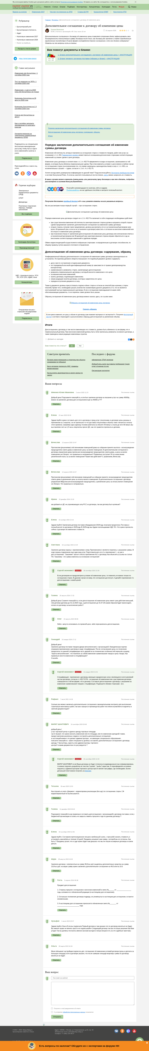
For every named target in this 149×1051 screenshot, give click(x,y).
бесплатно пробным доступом (122, 173)
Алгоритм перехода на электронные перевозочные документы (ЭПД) (25, 135)
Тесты (114, 7)
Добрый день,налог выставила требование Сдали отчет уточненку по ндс (111, 365)
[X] (131, 339)
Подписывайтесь (72, 190)
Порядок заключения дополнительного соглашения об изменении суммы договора (79, 128)
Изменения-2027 (38, 12)
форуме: (88, 771)
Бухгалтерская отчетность (26, 30)
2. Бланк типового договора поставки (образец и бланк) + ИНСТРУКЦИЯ (89, 59)
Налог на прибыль (24, 43)
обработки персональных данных (74, 1012)
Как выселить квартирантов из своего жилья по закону (65, 374)
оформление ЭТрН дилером (102, 360)
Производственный (27, 248)
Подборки (71, 7)
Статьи (55, 7)
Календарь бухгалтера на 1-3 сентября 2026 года (26, 107)
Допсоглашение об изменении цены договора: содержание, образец (74, 132)
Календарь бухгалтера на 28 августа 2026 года (25, 99)
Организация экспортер (101, 370)
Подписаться (27, 158)
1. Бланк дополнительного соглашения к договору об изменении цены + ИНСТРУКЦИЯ (95, 55)
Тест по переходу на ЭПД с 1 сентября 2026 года (25, 82)
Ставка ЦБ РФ (83, 12)
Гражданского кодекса (70, 155)
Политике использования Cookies (72, 2)
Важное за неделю (20, 12)
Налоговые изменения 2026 (27, 40)
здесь (106, 175)
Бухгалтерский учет (24, 27)
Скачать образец (90, 309)
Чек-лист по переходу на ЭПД (61, 12)
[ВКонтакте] (129, 339)
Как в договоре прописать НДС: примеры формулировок (62, 367)
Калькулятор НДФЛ (101, 12)
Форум (121, 7)
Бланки (62, 7)
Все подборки (27, 214)
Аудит (19, 33)
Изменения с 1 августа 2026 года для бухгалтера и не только (27, 91)
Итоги (50, 136)
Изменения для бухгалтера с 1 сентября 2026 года (26, 74)
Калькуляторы (94, 7)
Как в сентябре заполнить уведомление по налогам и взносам (25, 125)
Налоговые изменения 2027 (27, 36)
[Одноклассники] (133, 339)
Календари (106, 7)
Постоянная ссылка (127, 392)
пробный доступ (71, 201)
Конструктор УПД (119, 12)
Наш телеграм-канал (27, 59)
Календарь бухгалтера (26, 242)
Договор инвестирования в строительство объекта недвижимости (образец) (66, 361)
